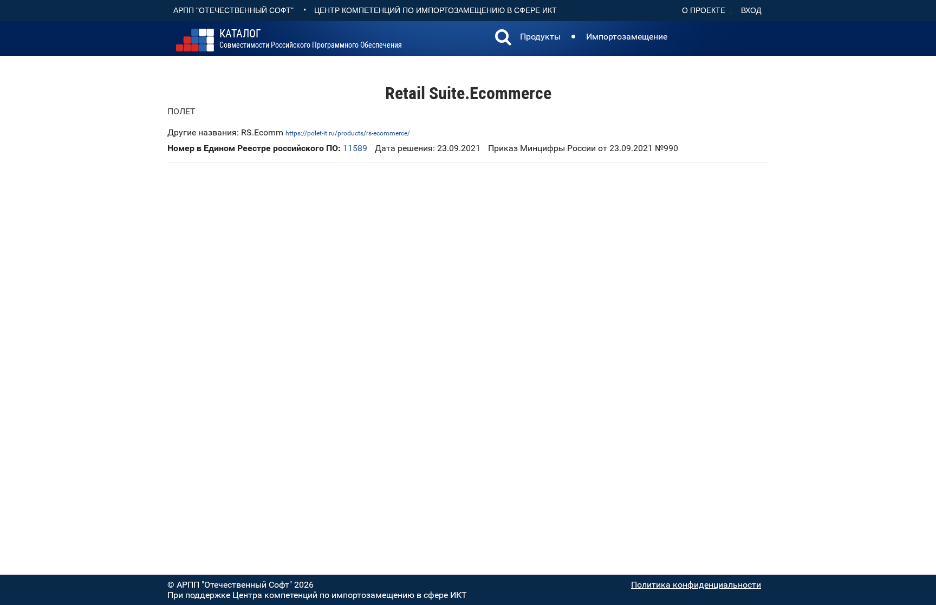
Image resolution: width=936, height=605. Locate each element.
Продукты (540, 36)
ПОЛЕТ (181, 111)
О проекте (703, 10)
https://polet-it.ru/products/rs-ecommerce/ (347, 133)
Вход (751, 10)
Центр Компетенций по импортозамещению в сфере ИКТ (435, 10)
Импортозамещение (626, 36)
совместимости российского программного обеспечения (310, 39)
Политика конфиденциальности (696, 585)
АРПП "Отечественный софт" (233, 10)
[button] (503, 38)
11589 (355, 148)
